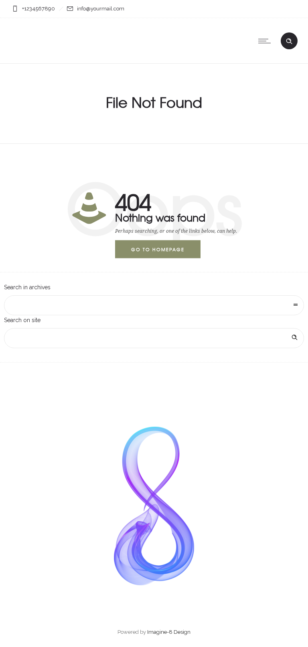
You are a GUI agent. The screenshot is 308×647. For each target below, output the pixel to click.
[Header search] (289, 41)
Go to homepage (157, 249)
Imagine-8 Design (168, 632)
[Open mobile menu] (266, 41)
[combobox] (154, 305)
